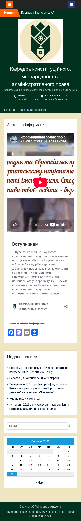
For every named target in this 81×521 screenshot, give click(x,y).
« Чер (39, 482)
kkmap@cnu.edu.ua (28, 99)
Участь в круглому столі (24, 398)
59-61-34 (22, 95)
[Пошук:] (38, 425)
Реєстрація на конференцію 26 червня (34, 378)
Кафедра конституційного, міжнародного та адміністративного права (40, 76)
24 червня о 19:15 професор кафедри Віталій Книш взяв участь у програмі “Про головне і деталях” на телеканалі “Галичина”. (38, 388)
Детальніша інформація (27, 323)
